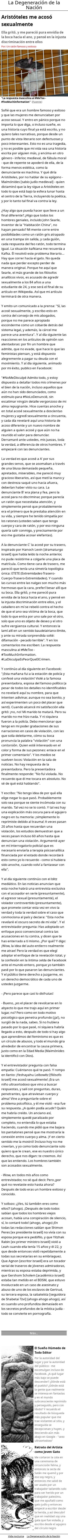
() (36, 102)
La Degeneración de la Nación (43, 1536)
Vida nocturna (16, 1536)
